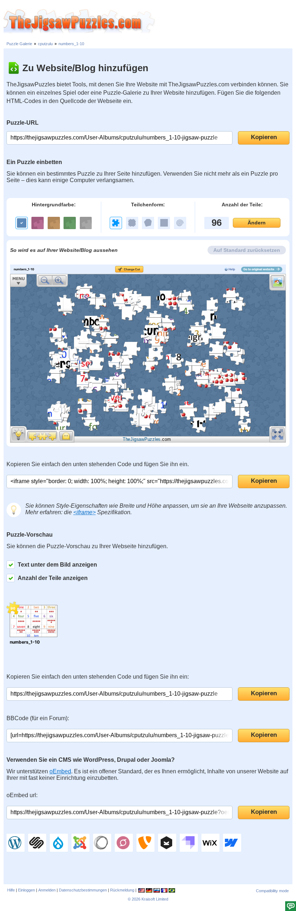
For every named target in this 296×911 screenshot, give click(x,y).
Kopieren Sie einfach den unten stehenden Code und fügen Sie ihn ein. (97, 464)
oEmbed (60, 771)
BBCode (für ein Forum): (37, 718)
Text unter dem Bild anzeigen (57, 565)
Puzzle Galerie (19, 44)
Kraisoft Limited (155, 899)
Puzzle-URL (22, 123)
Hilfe (11, 890)
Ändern (257, 222)
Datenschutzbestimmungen (83, 890)
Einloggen (26, 890)
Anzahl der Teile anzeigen (53, 578)
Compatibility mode (272, 891)
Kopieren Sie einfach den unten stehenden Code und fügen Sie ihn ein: (97, 677)
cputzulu (45, 44)
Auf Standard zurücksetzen (246, 250)
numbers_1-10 (71, 44)
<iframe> (84, 512)
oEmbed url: (22, 795)
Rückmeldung (122, 890)
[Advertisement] (225, 22)
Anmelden (47, 890)
